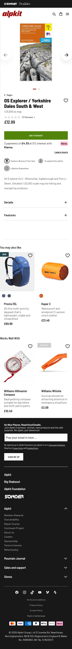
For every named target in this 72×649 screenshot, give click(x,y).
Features (10, 215)
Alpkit (7, 474)
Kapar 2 (46, 304)
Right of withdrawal (36, 616)
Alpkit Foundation (15, 489)
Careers (8, 536)
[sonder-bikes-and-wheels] (10, 4)
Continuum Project (14, 528)
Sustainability (11, 519)
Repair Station (12, 523)
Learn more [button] (61, 152)
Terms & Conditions (36, 599)
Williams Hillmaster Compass (15, 392)
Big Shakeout (12, 481)
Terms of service (12, 545)
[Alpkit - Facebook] (17, 592)
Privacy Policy (18, 448)
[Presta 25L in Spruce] (9, 296)
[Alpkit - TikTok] (32, 592)
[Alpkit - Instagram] (24, 592)
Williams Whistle (51, 391)
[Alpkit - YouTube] (40, 592)
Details (8, 202)
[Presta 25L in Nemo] (4, 296)
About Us (9, 532)
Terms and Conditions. (56, 445)
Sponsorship (11, 541)
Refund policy (11, 549)
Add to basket (36, 135)
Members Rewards (13, 515)
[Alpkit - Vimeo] (47, 592)
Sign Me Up (14, 456)
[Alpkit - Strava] (55, 592)
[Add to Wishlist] (66, 100)
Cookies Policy (32, 448)
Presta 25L (10, 304)
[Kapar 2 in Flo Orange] (41, 296)
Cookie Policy (36, 610)
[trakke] (24, 4)
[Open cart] (61, 14)
